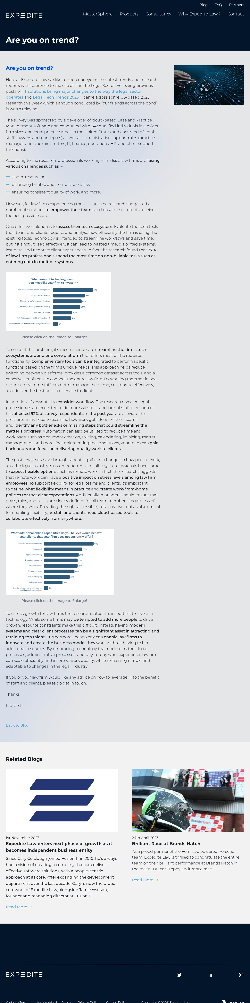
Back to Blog (17, 725)
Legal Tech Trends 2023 (56, 98)
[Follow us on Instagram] (241, 975)
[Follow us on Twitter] (179, 975)
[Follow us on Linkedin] (210, 975)
